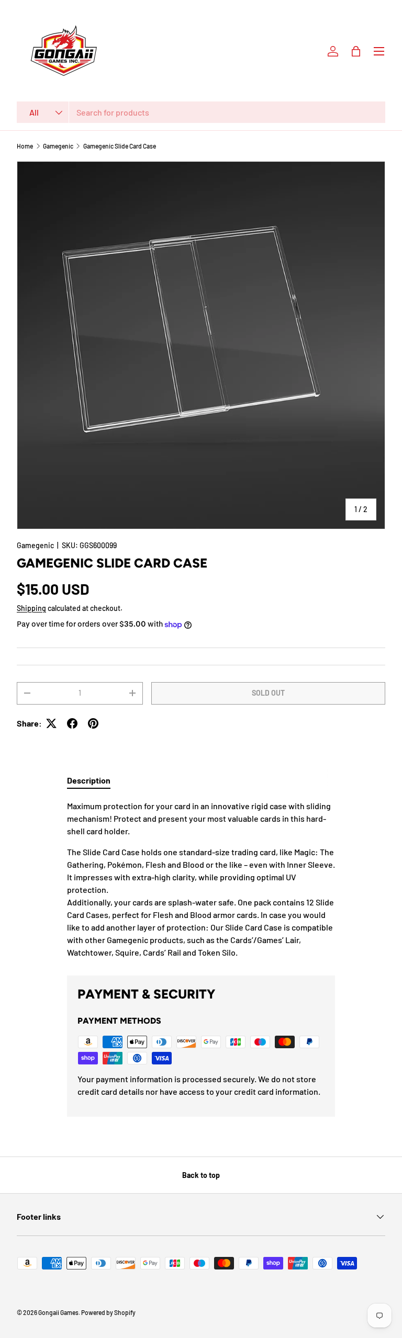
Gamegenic (58, 146)
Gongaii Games (58, 1312)
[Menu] (378, 51)
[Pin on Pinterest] (93, 723)
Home (25, 146)
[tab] (88, 780)
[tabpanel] (201, 879)
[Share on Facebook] (72, 723)
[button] (355, 51)
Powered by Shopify (108, 1312)
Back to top (201, 1175)
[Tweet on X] (51, 723)
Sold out (268, 692)
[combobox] (201, 112)
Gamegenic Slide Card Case (119, 146)
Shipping (31, 608)
